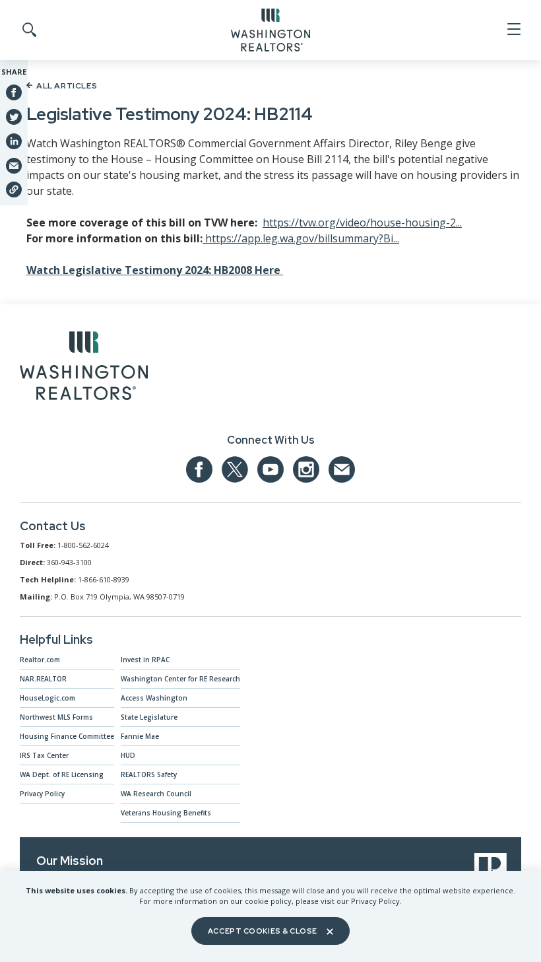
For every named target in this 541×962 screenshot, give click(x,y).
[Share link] (14, 189)
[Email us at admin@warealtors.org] (342, 469)
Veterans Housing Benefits (166, 812)
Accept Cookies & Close (262, 931)
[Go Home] (270, 29)
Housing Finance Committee (67, 736)
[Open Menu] (513, 29)
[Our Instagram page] (306, 469)
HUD (128, 755)
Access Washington (154, 698)
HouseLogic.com (47, 698)
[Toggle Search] (28, 30)
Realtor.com (40, 659)
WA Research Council (156, 793)
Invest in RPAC (145, 659)
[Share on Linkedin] (14, 140)
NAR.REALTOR (43, 678)
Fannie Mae (140, 736)
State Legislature (149, 717)
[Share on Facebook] (14, 92)
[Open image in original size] (84, 368)
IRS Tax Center (44, 755)
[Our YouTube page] (270, 469)
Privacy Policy (42, 793)
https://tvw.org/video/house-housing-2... (362, 222)
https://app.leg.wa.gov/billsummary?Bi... (301, 238)
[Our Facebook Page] (199, 469)
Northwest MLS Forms (56, 717)
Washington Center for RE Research (180, 678)
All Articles (66, 86)
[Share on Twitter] (14, 116)
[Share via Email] (14, 165)
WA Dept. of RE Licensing (62, 774)
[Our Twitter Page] (235, 469)
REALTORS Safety (149, 774)
